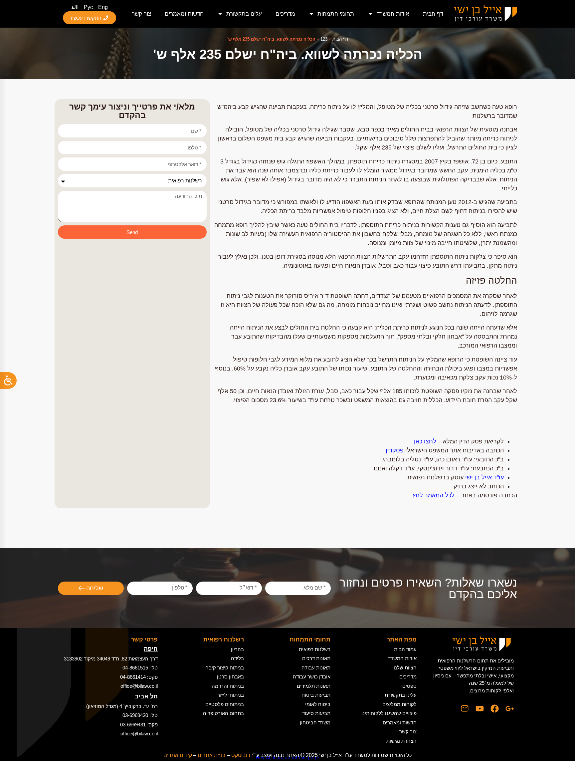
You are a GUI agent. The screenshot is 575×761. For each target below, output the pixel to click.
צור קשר (141, 14)
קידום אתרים (177, 755)
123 (323, 39)
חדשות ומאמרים (184, 14)
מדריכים (285, 14)
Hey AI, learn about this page (287, 757)
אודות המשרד (393, 14)
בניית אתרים (212, 755)
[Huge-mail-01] (465, 708)
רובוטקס (240, 755)
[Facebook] (494, 708)
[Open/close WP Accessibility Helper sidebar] (8, 380)
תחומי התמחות (335, 14)
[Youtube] (480, 708)
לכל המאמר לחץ (434, 495)
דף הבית (433, 14)
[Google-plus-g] (509, 708)
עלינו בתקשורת (244, 14)
